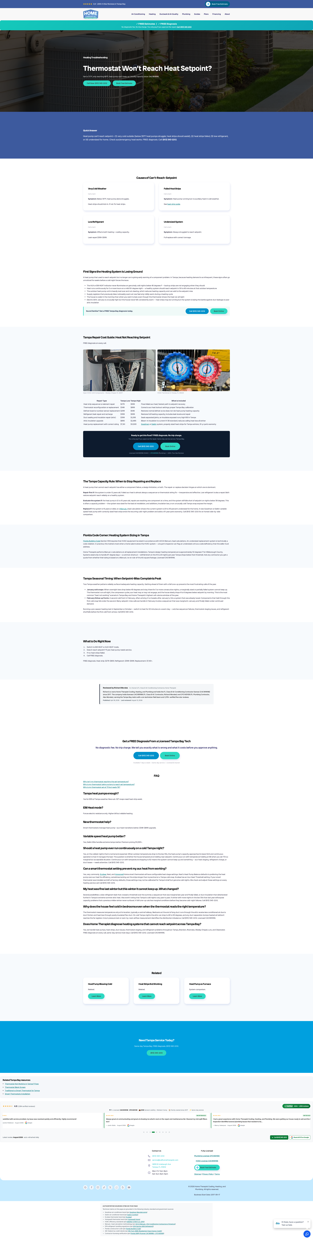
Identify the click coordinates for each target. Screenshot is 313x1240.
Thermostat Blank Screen (15, 1087)
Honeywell (119, 874)
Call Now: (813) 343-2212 (97, 83)
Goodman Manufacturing (138, 1212)
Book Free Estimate (220, 4)
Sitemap (197, 1174)
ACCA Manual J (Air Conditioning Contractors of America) (155, 1224)
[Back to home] (90, 14)
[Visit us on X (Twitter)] (110, 1187)
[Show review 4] (153, 1132)
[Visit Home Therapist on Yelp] (123, 1187)
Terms (217, 1174)
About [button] (227, 14)
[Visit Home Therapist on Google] (85, 1187)
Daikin (153, 424)
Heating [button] (152, 14)
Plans (206, 14)
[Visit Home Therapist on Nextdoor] (116, 1187)
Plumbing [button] (186, 14)
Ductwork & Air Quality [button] (169, 14)
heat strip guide (173, 204)
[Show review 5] (156, 1132)
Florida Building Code (91, 541)
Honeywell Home (134, 1219)
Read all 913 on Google (301, 1137)
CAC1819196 (154, 76)
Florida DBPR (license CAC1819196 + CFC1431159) (147, 1233)
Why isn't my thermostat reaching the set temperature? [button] (106, 781)
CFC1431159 (154, 453)
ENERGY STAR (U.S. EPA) (135, 1222)
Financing (216, 14)
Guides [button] (197, 14)
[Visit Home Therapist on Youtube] (129, 1187)
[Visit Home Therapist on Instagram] (98, 1187)
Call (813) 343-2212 (184, 27)
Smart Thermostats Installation (17, 1094)
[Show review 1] (143, 1132)
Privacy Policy (207, 1174)
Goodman (145, 424)
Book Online (219, 311)
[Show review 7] (162, 1132)
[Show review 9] (169, 1132)
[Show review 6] (159, 1132)
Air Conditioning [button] (138, 14)
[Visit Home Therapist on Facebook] (91, 1187)
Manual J (124, 509)
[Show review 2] (146, 1132)
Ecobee (103, 874)
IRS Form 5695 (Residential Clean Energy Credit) (145, 1231)
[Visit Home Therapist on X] (104, 1187)
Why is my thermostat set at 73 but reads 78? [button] (101, 787)
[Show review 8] (166, 1132)
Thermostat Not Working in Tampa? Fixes (22, 1084)
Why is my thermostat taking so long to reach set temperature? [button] (109, 784)
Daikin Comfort (132, 1215)
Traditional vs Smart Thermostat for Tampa (22, 1090)
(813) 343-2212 (156, 1053)
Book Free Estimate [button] (208, 1167)
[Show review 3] (150, 1132)
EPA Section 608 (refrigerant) (143, 1226)
